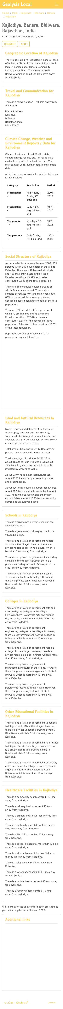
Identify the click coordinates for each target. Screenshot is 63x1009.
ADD (23, 44)
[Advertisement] (31, 373)
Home (5, 12)
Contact (52, 1002)
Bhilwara (39, 12)
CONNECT (10, 44)
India (14, 12)
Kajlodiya (11, 16)
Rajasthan (26, 12)
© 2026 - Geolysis (16, 1002)
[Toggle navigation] (56, 4)
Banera (51, 12)
